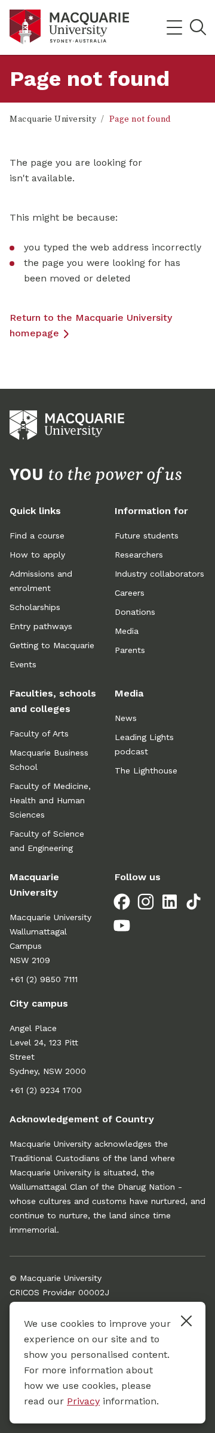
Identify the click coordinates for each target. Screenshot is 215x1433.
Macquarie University (53, 119)
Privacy (83, 1401)
